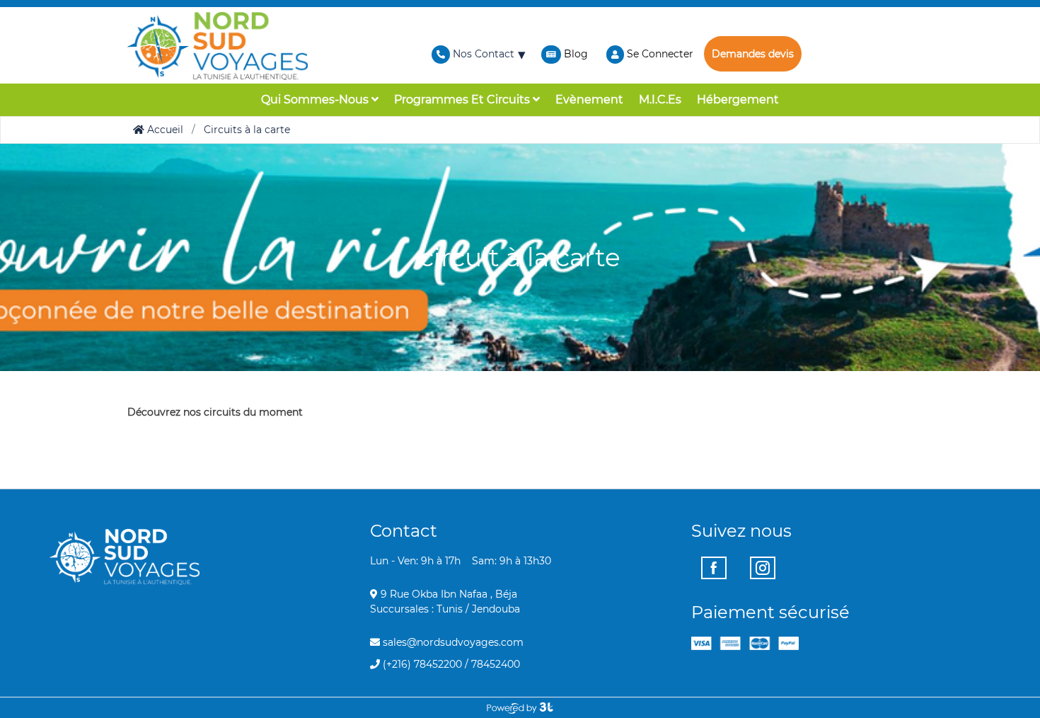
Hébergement (738, 99)
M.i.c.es (660, 99)
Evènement (589, 99)
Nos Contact (482, 53)
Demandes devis (753, 53)
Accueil (163, 129)
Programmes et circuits (463, 99)
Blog (576, 53)
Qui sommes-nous (316, 99)
